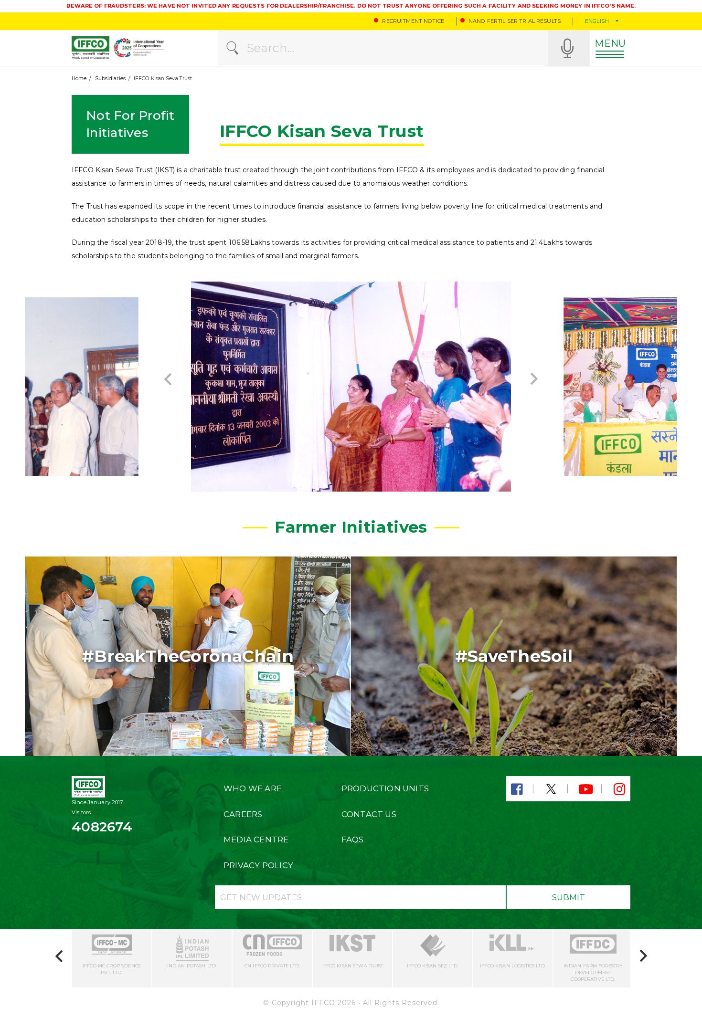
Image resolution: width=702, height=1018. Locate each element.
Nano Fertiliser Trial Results (514, 21)
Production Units (385, 788)
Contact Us (368, 814)
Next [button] (534, 379)
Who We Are (252, 788)
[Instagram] (619, 789)
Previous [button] (168, 379)
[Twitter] (551, 789)
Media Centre (256, 839)
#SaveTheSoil (514, 656)
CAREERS (242, 814)
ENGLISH (597, 21)
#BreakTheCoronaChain (188, 656)
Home (79, 78)
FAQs (352, 839)
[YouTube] (585, 789)
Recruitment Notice (413, 21)
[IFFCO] (90, 47)
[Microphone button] (567, 48)
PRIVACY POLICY (258, 865)
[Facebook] (517, 789)
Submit (568, 897)
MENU (610, 43)
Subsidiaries (110, 78)
